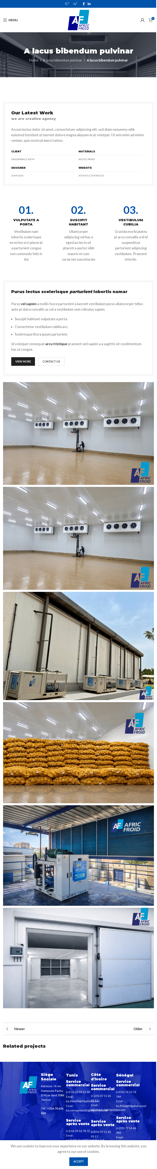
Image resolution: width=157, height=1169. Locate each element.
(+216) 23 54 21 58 (78, 1092)
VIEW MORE (23, 361)
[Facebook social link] (83, 4)
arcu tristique (56, 344)
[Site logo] (78, 19)
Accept (78, 1161)
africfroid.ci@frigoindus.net (108, 1109)
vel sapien (29, 304)
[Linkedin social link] (89, 4)
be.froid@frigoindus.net (131, 1106)
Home (33, 60)
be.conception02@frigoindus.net (87, 1110)
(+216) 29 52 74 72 (78, 1131)
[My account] (142, 20)
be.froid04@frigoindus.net (83, 1101)
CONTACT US (51, 361)
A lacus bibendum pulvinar (62, 60)
